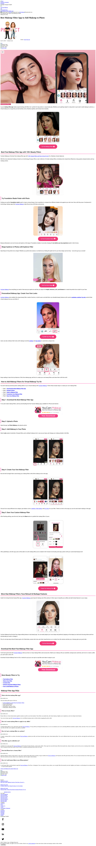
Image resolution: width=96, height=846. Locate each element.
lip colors (47, 508)
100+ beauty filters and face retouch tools (38, 156)
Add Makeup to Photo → (5, 104)
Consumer (6, 2)
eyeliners (33, 508)
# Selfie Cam (15, 768)
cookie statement (31, 843)
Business (2, 2)
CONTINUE (3, 844)
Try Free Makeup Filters (47, 146)
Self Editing (21, 12)
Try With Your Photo (47, 336)
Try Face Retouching (47, 643)
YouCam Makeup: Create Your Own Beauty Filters (13, 702)
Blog (10, 12)
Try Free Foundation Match (47, 239)
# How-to (3, 768)
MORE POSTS (7, 792)
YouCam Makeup (19, 204)
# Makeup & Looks (9, 768)
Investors (2, 3)
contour (31, 340)
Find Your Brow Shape (47, 285)
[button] (48, 4)
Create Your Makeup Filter (47, 588)
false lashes (39, 508)
